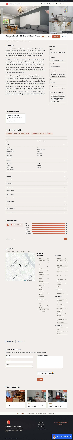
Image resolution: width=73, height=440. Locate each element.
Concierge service (41, 424)
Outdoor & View (36, 190)
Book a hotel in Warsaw (43, 428)
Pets (52, 49)
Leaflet (25, 280)
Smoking (53, 63)
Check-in (53, 70)
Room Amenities (36, 194)
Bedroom (36, 138)
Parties (53, 57)
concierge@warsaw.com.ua (61, 422)
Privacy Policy (41, 426)
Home (34, 3)
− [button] (7, 256)
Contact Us (62, 3)
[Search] (66, 4)
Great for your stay (36, 212)
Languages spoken (36, 197)
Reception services (36, 208)
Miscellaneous (36, 187)
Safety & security (36, 201)
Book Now (56, 36)
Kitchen (36, 144)
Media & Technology (36, 204)
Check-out (53, 79)
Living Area (36, 176)
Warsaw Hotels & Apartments (16, 3)
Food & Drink (36, 179)
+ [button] (7, 254)
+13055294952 (59, 424)
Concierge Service (51, 3)
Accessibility (36, 183)
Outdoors (36, 172)
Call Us (64, 36)
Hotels (38, 3)
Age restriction (54, 86)
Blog (57, 3)
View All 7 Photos (67, 32)
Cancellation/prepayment (57, 92)
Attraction (43, 3)
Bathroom (36, 160)
